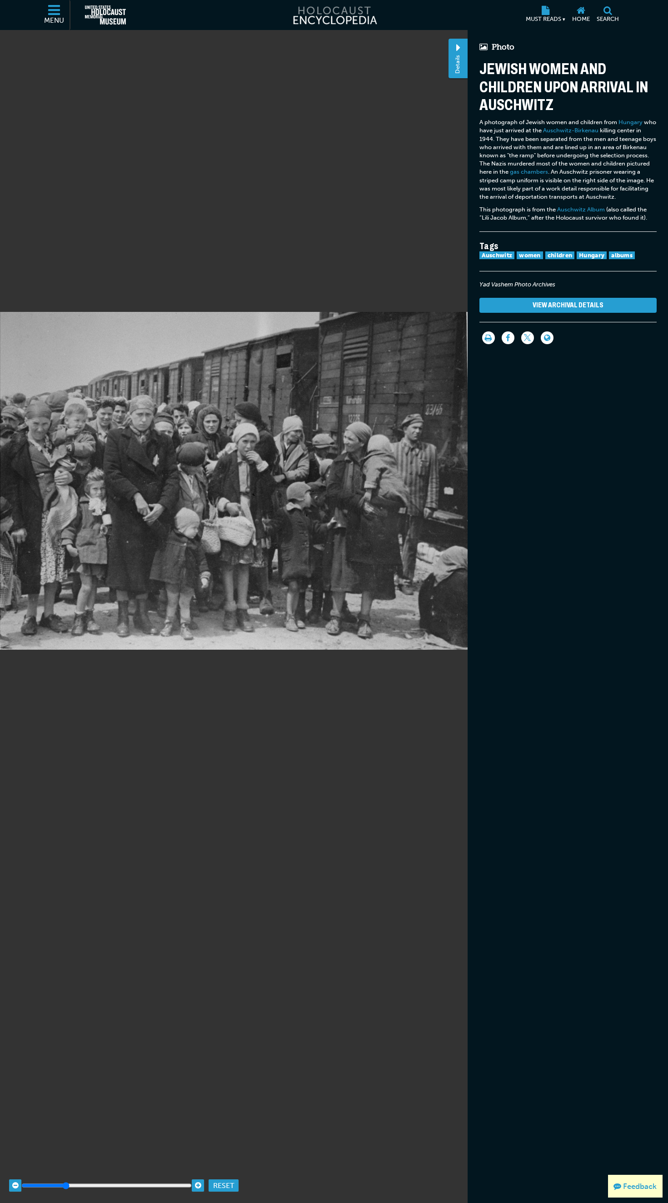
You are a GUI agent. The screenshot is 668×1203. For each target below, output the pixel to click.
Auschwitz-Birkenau (570, 130)
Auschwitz (497, 255)
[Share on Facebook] (508, 337)
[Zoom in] (198, 1185)
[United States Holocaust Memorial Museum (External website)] (105, 15)
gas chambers (529, 171)
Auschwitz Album (581, 209)
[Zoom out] (15, 1185)
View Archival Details (568, 305)
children (560, 255)
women (530, 255)
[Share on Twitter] (527, 337)
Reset (223, 1185)
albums (622, 255)
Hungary (630, 122)
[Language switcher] (547, 337)
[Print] (488, 337)
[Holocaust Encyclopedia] (334, 15)
